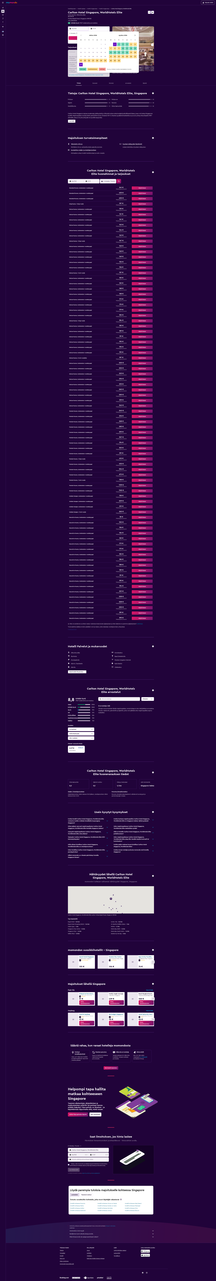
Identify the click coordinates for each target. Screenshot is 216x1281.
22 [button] (101, 56)
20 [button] (93, 56)
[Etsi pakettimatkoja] (3, 18)
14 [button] (97, 52)
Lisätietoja (140, 623)
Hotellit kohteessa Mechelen (105, 1208)
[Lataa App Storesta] (145, 1255)
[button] (3, 2)
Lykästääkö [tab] (74, 1194)
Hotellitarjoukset (72, 8)
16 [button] (105, 52)
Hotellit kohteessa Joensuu (105, 1210)
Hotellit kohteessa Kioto (131, 1208)
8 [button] (101, 48)
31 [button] (81, 64)
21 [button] (97, 56)
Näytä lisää (149, 990)
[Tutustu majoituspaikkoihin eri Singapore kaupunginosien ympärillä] (153, 984)
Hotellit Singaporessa (92, 8)
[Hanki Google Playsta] (145, 1251)
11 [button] (84, 52)
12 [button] (89, 52)
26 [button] (89, 60)
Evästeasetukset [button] (72, 629)
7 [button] (110, 48)
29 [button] (101, 60)
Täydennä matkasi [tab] (86, 1194)
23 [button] (105, 56)
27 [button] (93, 60)
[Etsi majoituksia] (3, 11)
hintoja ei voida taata (110, 1225)
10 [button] (81, 52)
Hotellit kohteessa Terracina (77, 1203)
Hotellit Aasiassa (81, 8)
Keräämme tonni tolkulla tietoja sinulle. (81, 1234)
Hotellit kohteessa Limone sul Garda (107, 1203)
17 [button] (81, 56)
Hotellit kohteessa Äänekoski (78, 1210)
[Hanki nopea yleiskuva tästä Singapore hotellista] (153, 93)
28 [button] (97, 60)
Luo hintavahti (143, 1057)
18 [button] (85, 56)
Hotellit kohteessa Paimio (77, 1205)
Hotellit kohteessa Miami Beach (133, 1203)
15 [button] (101, 52)
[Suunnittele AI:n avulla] (3, 22)
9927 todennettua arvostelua (88, 23)
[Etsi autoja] (3, 15)
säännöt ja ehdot (86, 1173)
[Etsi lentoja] (3, 7)
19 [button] (89, 56)
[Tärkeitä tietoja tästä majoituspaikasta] (153, 772)
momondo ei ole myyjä (77, 1231)
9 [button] (105, 48)
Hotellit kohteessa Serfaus (77, 1208)
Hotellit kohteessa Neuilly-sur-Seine (107, 1205)
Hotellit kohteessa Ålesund (132, 1210)
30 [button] (105, 60)
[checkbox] (76, 749)
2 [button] (105, 44)
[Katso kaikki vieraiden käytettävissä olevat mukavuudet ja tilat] (153, 646)
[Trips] (3, 26)
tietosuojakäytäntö (95, 1173)
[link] (86, 1002)
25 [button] (85, 60)
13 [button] (93, 52)
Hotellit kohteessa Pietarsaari (132, 1205)
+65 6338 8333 (72, 20)
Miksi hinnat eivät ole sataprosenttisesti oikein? (84, 1237)
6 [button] (135, 44)
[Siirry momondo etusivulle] (11, 2)
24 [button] (81, 60)
